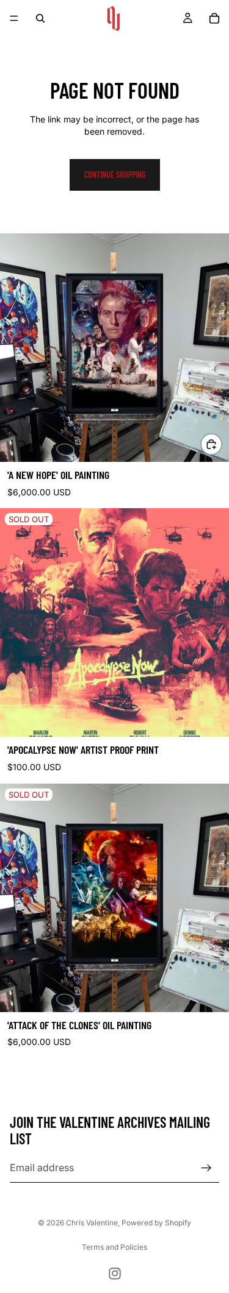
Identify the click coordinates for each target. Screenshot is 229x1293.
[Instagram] (114, 1273)
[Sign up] (206, 1167)
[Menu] (14, 18)
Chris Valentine (92, 1222)
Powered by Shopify (156, 1222)
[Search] (40, 18)
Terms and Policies (114, 1247)
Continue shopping (114, 174)
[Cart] (214, 18)
